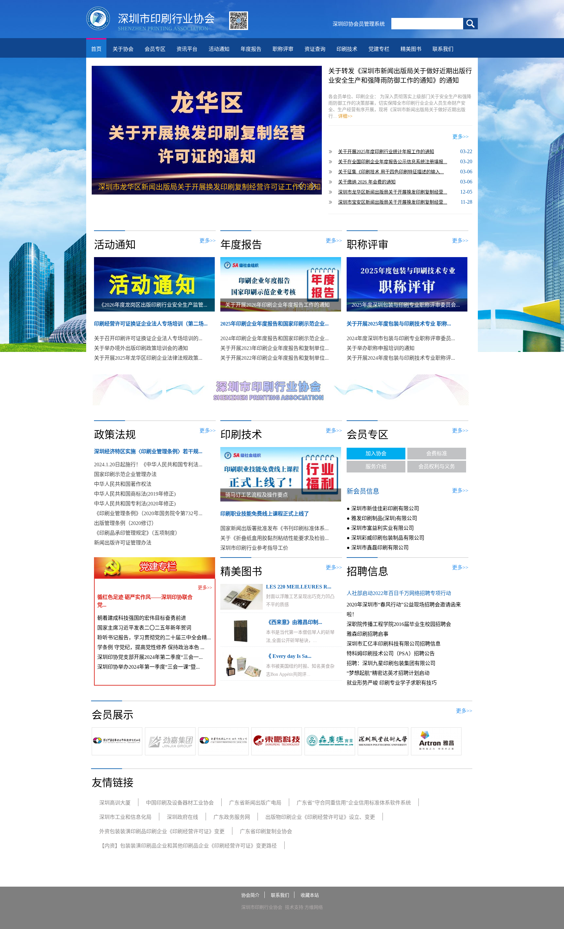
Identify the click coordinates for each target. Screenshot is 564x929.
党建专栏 (378, 49)
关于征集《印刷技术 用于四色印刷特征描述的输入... (391, 171)
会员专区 (155, 49)
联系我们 (442, 49)
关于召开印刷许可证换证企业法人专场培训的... (148, 338)
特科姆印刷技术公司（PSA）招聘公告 (391, 653)
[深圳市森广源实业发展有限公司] (330, 752)
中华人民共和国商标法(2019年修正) (135, 494)
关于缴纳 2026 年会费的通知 (367, 182)
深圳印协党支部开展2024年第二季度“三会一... (150, 657)
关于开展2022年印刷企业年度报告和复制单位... (274, 358)
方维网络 (314, 907)
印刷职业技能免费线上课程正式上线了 (264, 513)
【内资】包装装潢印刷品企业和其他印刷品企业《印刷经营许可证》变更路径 (188, 846)
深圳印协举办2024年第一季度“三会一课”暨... (148, 667)
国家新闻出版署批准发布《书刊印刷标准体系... (274, 528)
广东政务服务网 (231, 817)
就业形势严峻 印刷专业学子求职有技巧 (392, 683)
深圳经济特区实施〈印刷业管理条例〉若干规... (148, 451)
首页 (96, 49)
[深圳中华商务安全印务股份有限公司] (117, 752)
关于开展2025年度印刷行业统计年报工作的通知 (386, 151)
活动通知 (219, 49)
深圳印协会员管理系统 (359, 24)
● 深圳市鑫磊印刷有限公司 (378, 547)
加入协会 (376, 453)
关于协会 (123, 49)
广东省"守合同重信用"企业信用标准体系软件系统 (354, 803)
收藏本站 (310, 895)
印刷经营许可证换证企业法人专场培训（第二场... (151, 324)
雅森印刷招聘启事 (367, 634)
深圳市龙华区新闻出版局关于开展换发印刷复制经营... (392, 192)
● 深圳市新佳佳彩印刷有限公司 (383, 508)
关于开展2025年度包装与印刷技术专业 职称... (399, 324)
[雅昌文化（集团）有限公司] (436, 752)
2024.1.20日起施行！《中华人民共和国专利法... (148, 464)
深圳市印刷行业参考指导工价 (254, 548)
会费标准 (436, 453)
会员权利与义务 (436, 466)
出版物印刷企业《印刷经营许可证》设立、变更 (320, 817)
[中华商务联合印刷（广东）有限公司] (223, 752)
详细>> (345, 116)
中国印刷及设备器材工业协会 (180, 803)
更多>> (460, 136)
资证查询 (315, 49)
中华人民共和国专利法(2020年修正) (135, 503)
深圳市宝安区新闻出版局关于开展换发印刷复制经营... (392, 202)
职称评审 (283, 49)
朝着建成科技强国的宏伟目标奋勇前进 (141, 618)
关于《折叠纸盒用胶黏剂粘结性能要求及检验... (274, 538)
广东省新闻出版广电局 (255, 803)
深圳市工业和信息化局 (125, 817)
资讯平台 (187, 49)
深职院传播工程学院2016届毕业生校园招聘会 (399, 624)
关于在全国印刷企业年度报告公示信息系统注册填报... (392, 161)
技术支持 (294, 907)
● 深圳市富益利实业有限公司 (380, 528)
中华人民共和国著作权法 (122, 484)
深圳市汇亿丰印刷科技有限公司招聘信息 (394, 643)
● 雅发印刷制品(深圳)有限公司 (382, 518)
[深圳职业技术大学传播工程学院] (383, 752)
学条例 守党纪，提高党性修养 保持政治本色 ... (150, 647)
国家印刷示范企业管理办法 (125, 474)
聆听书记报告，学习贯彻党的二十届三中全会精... (154, 637)
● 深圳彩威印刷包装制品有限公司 (385, 538)
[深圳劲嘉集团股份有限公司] (170, 752)
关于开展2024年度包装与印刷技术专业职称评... (401, 358)
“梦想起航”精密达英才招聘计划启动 (388, 673)
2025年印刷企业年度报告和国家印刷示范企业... (274, 324)
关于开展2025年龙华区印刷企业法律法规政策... (148, 358)
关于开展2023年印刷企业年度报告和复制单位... (274, 348)
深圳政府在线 (182, 817)
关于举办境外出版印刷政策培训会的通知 (141, 348)
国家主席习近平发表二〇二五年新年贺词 (144, 628)
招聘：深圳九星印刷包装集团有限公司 (391, 663)
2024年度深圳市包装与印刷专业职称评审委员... (401, 338)
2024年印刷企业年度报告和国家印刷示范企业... (274, 338)
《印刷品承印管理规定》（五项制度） (137, 533)
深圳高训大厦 (115, 803)
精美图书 (410, 49)
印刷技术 (347, 49)
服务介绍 (376, 466)
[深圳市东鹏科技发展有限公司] (277, 752)
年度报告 (251, 49)
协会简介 (250, 895)
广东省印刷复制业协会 (266, 831)
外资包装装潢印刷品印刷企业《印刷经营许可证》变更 (162, 831)
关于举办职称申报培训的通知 (381, 348)
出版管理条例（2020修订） (125, 523)
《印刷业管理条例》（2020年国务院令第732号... (148, 513)
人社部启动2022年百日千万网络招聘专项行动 (399, 593)
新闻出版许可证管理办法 (122, 542)
